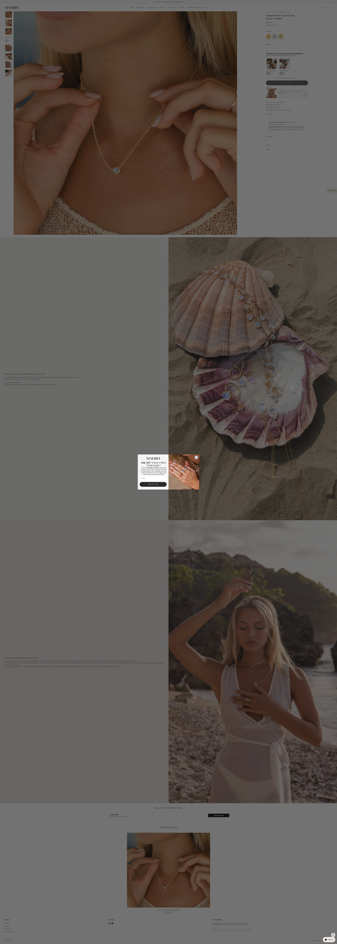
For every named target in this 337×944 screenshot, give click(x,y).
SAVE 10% (153, 484)
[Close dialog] (196, 457)
